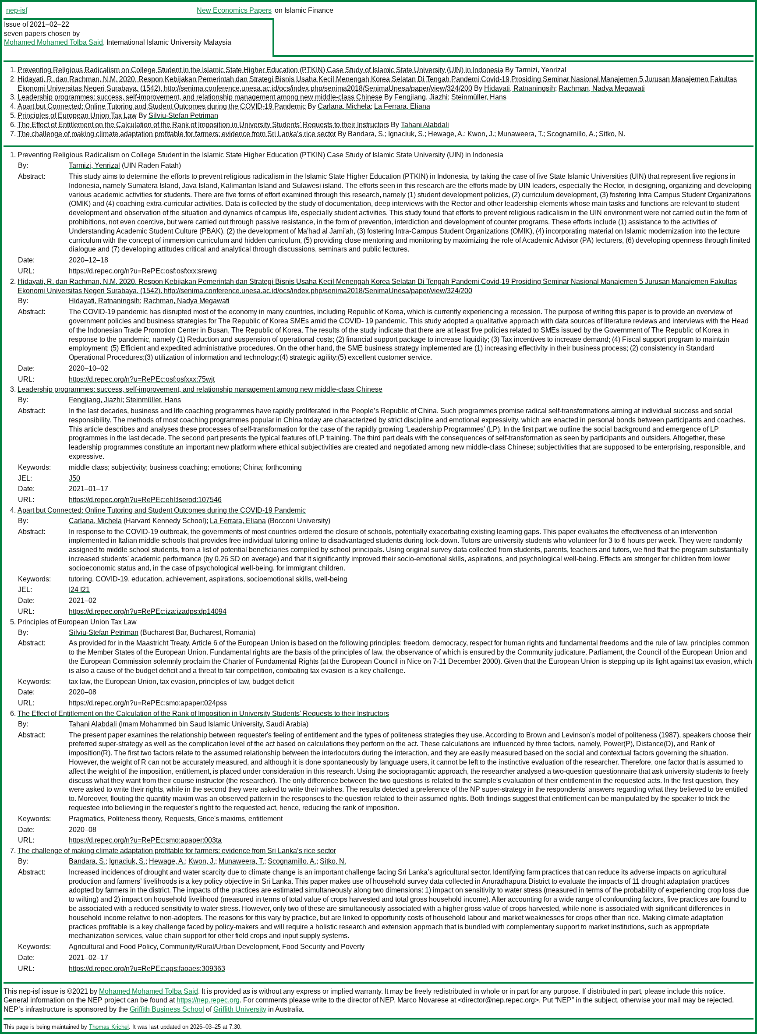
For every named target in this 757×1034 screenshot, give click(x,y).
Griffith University (239, 1009)
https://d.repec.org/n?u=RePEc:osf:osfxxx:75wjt (142, 379)
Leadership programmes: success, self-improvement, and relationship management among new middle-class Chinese (200, 97)
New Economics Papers (234, 10)
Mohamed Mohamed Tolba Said (53, 42)
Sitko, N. (612, 134)
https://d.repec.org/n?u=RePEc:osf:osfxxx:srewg (143, 271)
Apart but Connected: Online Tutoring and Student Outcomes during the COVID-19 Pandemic (162, 106)
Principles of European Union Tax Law (77, 115)
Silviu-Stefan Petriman (183, 115)
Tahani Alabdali (425, 124)
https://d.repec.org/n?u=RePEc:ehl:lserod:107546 (145, 499)
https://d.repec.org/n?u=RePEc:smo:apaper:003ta (145, 840)
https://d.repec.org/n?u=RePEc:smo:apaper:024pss (148, 703)
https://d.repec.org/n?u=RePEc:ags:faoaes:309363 (147, 968)
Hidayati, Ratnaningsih (519, 88)
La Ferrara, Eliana (402, 106)
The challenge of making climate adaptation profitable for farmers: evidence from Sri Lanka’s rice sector (177, 134)
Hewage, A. (446, 134)
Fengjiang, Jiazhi (421, 97)
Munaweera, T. (520, 134)
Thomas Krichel (109, 1026)
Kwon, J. (480, 134)
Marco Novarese (423, 1000)
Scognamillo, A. (571, 134)
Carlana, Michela (344, 106)
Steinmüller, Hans (478, 97)
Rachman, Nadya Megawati (602, 88)
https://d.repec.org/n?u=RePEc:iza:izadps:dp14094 (147, 611)
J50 (74, 478)
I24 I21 (79, 589)
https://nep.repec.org (208, 1000)
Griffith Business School (167, 1009)
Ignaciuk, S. (406, 134)
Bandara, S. (366, 134)
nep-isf (16, 10)
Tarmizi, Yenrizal (540, 70)
